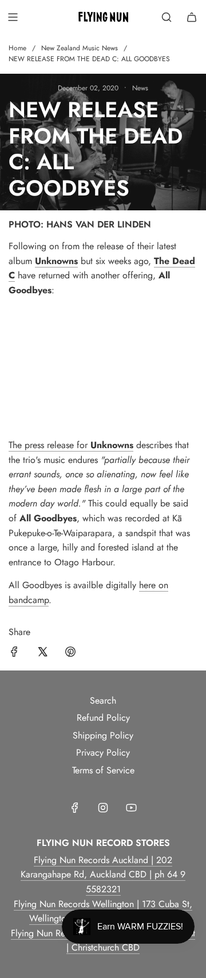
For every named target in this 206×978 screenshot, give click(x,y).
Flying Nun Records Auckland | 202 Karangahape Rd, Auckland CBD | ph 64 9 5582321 (103, 874)
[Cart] (191, 17)
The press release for (49, 445)
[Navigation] (12, 17)
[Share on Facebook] (14, 654)
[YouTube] (131, 807)
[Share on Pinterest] (70, 654)
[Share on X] (42, 654)
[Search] (166, 17)
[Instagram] (103, 807)
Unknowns (111, 445)
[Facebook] (75, 807)
